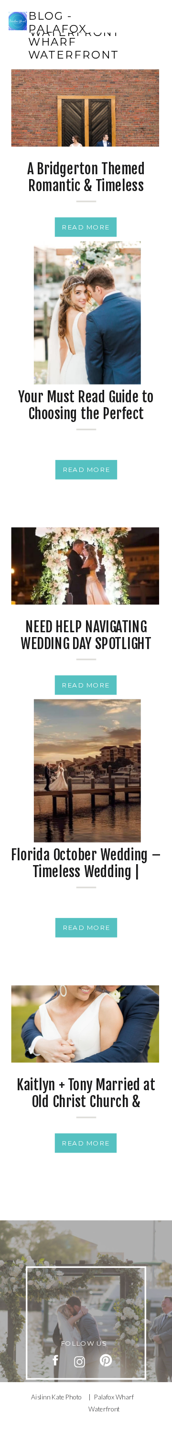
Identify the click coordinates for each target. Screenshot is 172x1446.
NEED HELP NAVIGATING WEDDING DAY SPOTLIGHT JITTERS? (86, 643)
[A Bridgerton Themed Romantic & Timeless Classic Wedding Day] (85, 108)
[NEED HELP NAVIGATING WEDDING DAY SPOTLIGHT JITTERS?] (85, 566)
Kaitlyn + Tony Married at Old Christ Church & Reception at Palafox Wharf (86, 1110)
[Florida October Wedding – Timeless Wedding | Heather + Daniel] (87, 770)
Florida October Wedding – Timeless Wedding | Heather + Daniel (86, 871)
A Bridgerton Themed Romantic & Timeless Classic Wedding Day (86, 185)
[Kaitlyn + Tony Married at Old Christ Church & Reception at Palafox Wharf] (85, 1024)
